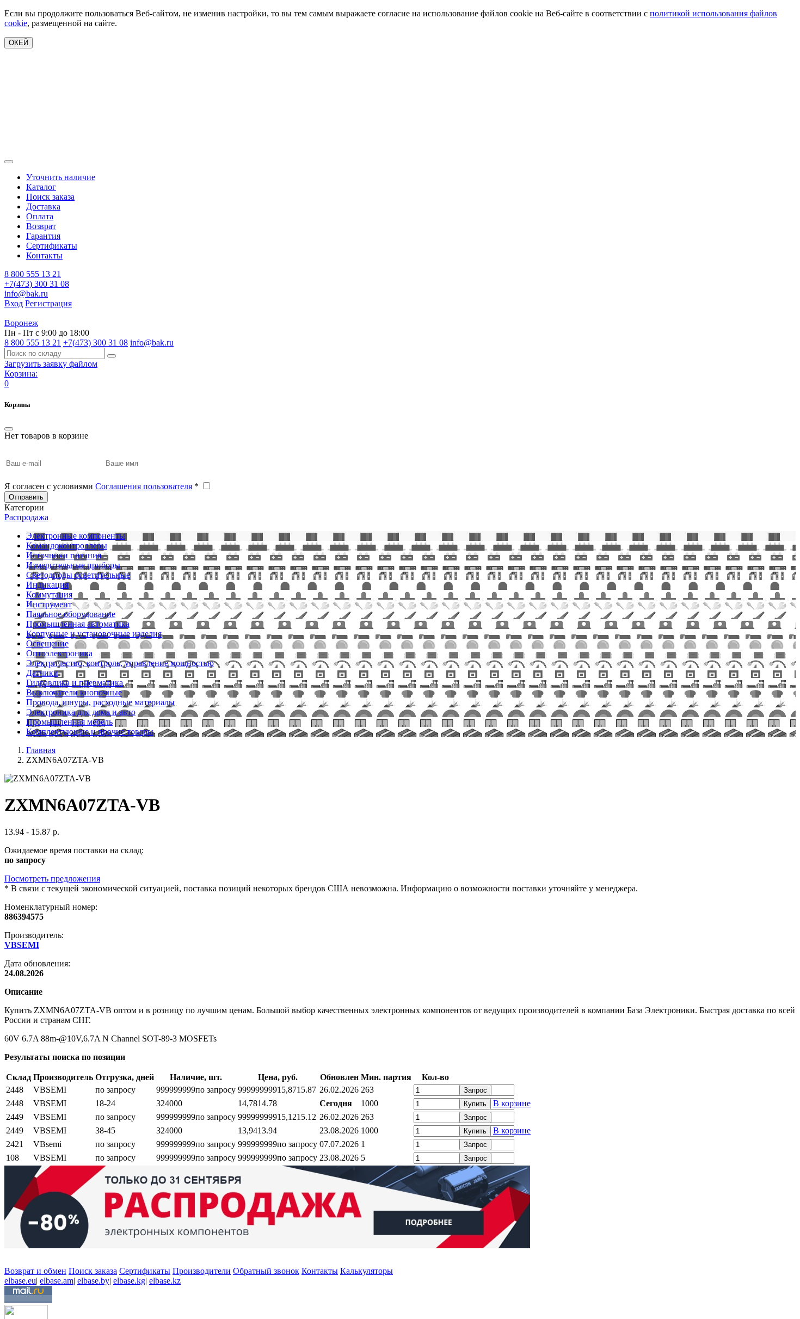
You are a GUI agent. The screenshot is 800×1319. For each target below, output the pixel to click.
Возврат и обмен (35, 1270)
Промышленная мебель (69, 721)
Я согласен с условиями (101, 486)
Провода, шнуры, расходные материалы (100, 702)
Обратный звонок (266, 1270)
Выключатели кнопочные (74, 692)
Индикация (47, 584)
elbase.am (56, 1280)
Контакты (44, 255)
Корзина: (21, 373)
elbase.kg (129, 1280)
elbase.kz (165, 1280)
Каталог (41, 187)
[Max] (12, 1255)
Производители (202, 1270)
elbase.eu (20, 1280)
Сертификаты (51, 245)
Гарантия (43, 236)
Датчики (42, 672)
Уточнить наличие (60, 177)
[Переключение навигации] (8, 161)
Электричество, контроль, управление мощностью (120, 663)
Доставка (43, 206)
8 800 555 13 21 (32, 274)
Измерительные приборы (73, 565)
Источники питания (63, 555)
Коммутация (49, 594)
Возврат (41, 226)
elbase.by (93, 1280)
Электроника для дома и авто (81, 712)
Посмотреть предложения (52, 878)
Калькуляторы (366, 1270)
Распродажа (26, 517)
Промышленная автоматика (78, 623)
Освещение (47, 643)
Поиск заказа (50, 196)
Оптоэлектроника (59, 653)
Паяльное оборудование (70, 614)
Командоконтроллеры (66, 545)
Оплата (39, 216)
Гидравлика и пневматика (74, 682)
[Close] (8, 428)
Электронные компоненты (75, 535)
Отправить (26, 497)
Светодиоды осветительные (78, 575)
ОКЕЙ (18, 43)
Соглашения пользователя (143, 486)
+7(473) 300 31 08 (36, 283)
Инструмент (49, 604)
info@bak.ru (26, 293)
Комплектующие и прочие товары (89, 731)
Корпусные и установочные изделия (94, 633)
